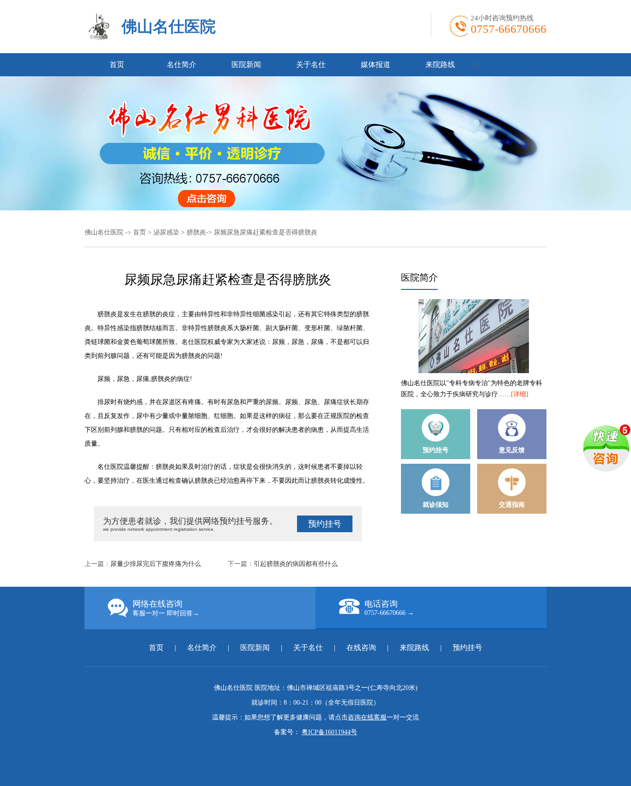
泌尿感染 (166, 232)
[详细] (519, 394)
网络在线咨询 (166, 608)
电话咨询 (389, 607)
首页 (116, 64)
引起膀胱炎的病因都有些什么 (296, 563)
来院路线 (440, 64)
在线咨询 (361, 647)
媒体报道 (375, 64)
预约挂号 (324, 523)
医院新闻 (246, 64)
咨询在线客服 (367, 717)
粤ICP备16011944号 (329, 732)
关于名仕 (311, 64)
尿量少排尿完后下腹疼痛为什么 (155, 563)
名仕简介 (181, 64)
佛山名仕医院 (168, 26)
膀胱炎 (196, 232)
